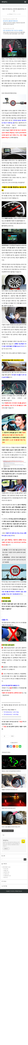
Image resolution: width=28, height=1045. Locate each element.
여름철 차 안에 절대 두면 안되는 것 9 (9, 789)
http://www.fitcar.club (7, 28)
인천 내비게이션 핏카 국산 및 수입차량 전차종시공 (14, 30)
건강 (6, 868)
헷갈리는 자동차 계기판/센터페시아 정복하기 (11, 771)
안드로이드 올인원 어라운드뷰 (10, 21)
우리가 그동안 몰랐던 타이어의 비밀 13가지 (11, 827)
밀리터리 (6, 872)
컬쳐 (6, 877)
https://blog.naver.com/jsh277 (9, 18)
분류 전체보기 (6, 867)
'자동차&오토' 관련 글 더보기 (7, 830)
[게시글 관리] (8, 736)
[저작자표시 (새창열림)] (15, 736)
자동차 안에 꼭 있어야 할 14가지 (8, 808)
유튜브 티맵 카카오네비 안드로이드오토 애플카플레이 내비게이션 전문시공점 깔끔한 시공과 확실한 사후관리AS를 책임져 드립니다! (14, 32)
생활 (6, 870)
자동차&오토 (11, 14)
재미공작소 (4, 2)
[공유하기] (6, 736)
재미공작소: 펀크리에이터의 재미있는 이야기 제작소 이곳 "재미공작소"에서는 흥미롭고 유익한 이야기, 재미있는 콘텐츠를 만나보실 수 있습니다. (11, 844)
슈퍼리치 (6, 874)
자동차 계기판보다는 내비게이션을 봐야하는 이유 (14, 10)
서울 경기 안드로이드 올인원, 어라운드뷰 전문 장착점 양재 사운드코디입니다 (14, 23)
